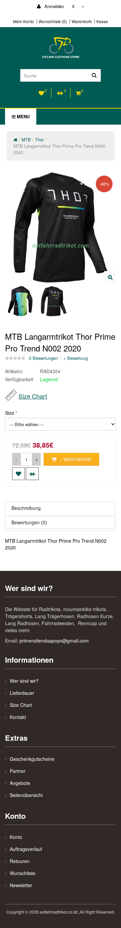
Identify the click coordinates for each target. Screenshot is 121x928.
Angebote (20, 783)
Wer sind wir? (24, 680)
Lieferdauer (22, 692)
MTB (26, 139)
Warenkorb (82, 21)
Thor (39, 139)
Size (9, 412)
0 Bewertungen (43, 358)
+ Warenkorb (74, 459)
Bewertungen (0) (29, 522)
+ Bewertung (75, 358)
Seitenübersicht (26, 795)
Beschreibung (26, 508)
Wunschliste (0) (53, 21)
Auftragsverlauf (26, 849)
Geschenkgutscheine (32, 758)
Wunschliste (22, 873)
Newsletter (21, 885)
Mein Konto (23, 21)
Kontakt (18, 717)
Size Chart (32, 396)
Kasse (102, 21)
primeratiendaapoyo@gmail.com (54, 640)
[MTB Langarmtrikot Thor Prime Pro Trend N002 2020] (110, 277)
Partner (18, 771)
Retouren (20, 861)
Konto (16, 837)
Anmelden (53, 6)
